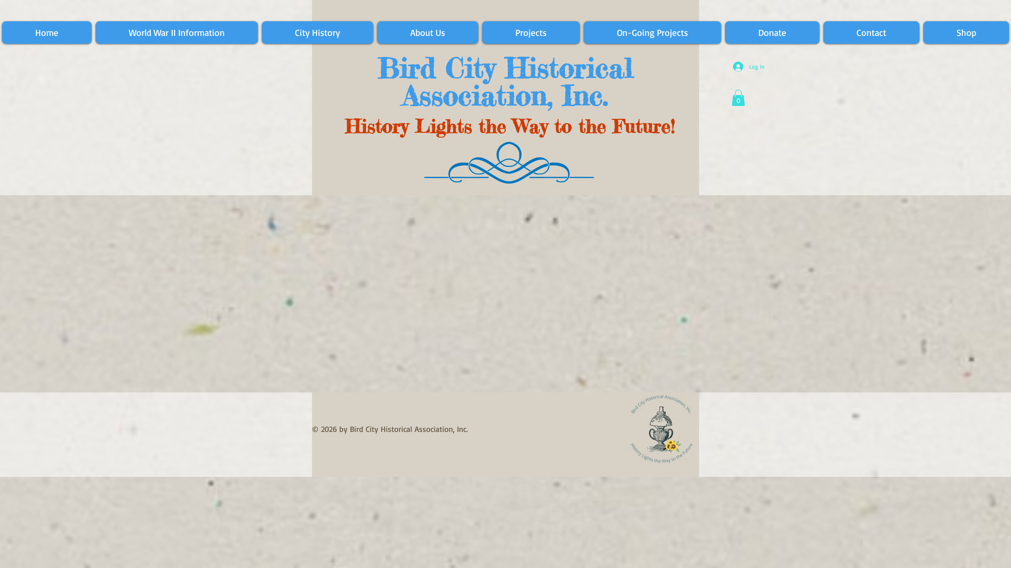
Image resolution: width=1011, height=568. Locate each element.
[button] (738, 98)
